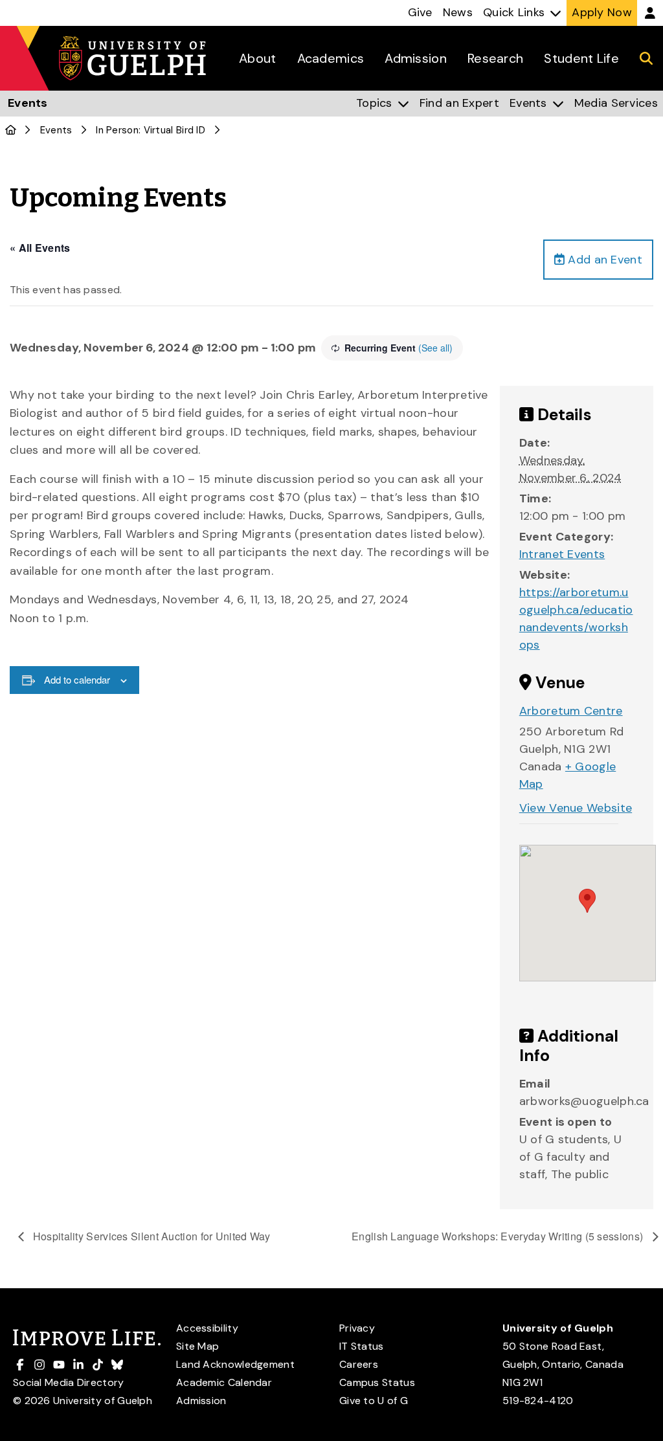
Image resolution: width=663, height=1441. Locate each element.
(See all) (435, 347)
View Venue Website (575, 808)
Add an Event (603, 259)
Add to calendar (77, 679)
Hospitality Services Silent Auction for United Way (150, 1236)
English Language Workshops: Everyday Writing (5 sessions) (499, 1236)
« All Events (40, 247)
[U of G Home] (10, 130)
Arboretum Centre (571, 711)
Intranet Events (562, 554)
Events (56, 130)
